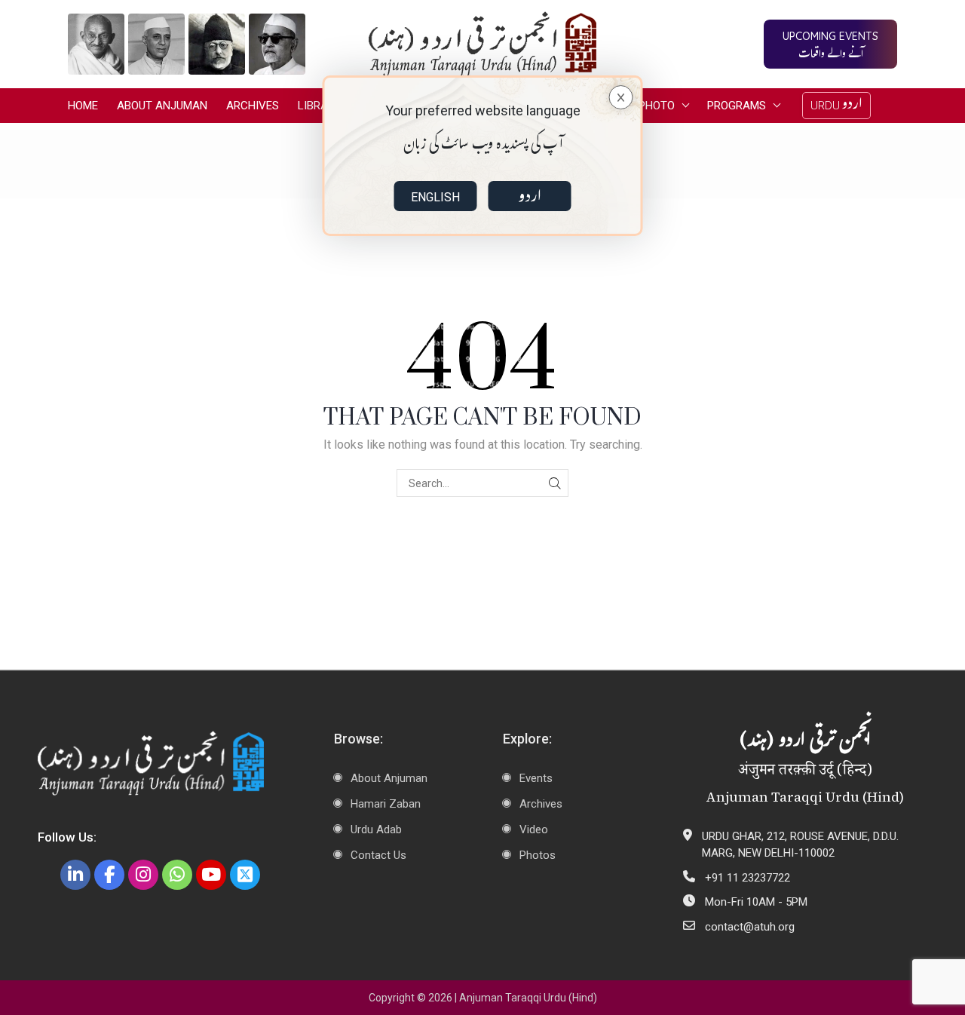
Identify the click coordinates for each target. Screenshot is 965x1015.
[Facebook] (109, 875)
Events (536, 778)
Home (83, 105)
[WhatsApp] (177, 875)
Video (533, 829)
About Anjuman (162, 105)
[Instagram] (143, 875)
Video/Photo (639, 105)
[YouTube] (211, 875)
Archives (252, 105)
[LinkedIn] (75, 875)
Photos (537, 855)
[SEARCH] (554, 483)
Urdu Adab (376, 829)
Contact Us (378, 855)
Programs (736, 105)
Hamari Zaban (386, 804)
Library (320, 105)
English (435, 197)
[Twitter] (245, 875)
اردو (529, 196)
